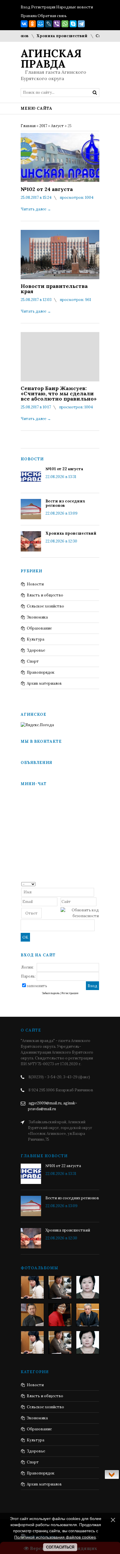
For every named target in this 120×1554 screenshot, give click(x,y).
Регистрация (43, 7)
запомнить (37, 985)
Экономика (37, 617)
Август (57, 125)
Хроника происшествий (53, 35)
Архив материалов (44, 683)
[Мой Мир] (40, 23)
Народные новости (74, 7)
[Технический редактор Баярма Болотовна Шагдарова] (32, 1287)
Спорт (33, 661)
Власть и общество (45, 595)
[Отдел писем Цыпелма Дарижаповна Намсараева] (87, 1287)
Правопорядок (40, 672)
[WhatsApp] (64, 23)
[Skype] (73, 23)
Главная (28, 125)
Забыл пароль (50, 993)
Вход (25, 7)
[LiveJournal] (48, 23)
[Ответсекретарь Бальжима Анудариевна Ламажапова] (60, 1314)
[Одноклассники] (32, 23)
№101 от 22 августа (64, 469)
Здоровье (36, 650)
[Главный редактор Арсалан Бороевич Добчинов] (87, 1314)
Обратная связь (52, 15)
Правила (29, 15)
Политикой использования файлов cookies (55, 1537)
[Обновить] (97, 883)
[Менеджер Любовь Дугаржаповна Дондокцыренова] (60, 1287)
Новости (35, 584)
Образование (39, 628)
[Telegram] (81, 23)
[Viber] (56, 23)
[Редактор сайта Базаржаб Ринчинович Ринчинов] (32, 1314)
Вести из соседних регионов (65, 503)
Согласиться (60, 1547)
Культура (35, 639)
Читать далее (36, 209)
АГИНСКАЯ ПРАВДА (51, 59)
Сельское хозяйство (45, 606)
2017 (43, 125)
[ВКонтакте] (24, 23)
